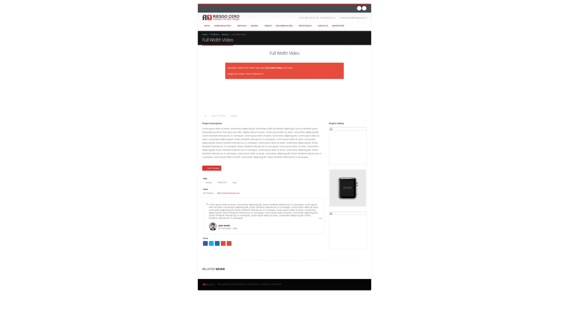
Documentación (284, 25)
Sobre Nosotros (222, 25)
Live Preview (213, 168)
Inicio (207, 25)
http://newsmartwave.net (228, 193)
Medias (234, 116)
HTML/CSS (222, 182)
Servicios (241, 25)
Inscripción (338, 25)
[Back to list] (204, 54)
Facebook (205, 243)
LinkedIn (217, 243)
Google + (223, 243)
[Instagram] (364, 8)
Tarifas (268, 25)
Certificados (304, 25)
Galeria (254, 25)
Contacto (323, 25)
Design (209, 182)
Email (229, 243)
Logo (234, 182)
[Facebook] (359, 8)
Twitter (211, 243)
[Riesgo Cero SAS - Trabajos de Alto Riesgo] (220, 17)
